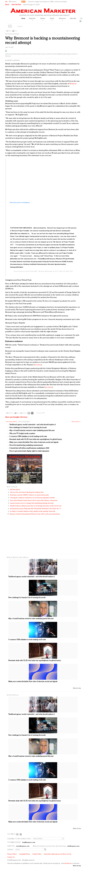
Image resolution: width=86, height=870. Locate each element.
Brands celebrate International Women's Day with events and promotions (35, 514)
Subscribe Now (16, 4)
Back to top (77, 688)
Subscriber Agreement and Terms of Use (57, 854)
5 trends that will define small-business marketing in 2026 (29, 448)
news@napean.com (22, 846)
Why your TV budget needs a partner (22, 433)
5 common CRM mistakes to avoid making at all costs (28, 436)
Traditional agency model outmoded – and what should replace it (32, 424)
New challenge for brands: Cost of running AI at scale (28, 427)
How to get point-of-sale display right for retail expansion (29, 451)
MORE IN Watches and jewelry (17, 557)
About (7, 4)
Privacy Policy (12, 854)
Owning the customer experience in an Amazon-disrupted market (32, 498)
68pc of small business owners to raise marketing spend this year (32, 430)
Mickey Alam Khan (13, 60)
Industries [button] (32, 18)
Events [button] (52, 18)
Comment (19, 26)
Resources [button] (62, 18)
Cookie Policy (37, 854)
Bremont (73, 84)
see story (37, 365)
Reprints (24, 413)
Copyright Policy (24, 854)
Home (23, 18)
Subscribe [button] (73, 18)
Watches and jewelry (12, 34)
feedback (67, 863)
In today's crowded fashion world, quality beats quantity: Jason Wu (32, 511)
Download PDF (40, 413)
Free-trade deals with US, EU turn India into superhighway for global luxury (35, 439)
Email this (11, 413)
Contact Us (11, 857)
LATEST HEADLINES (24, 421)
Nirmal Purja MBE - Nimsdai (34, 271)
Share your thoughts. (16, 417)
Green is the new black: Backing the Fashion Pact (27, 492)
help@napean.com (28, 842)
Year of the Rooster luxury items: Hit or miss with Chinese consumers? (33, 500)
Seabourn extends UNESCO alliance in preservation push (29, 495)
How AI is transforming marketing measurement (26, 445)
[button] (13, 1)
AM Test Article (15, 489)
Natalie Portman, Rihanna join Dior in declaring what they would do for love (36, 506)
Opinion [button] (42, 18)
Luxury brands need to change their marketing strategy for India (32, 503)
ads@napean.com (73, 846)
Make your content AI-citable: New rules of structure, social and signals (33, 442)
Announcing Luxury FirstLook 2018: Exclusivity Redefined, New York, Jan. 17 (35, 508)
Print (15, 31)
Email (9, 31)
